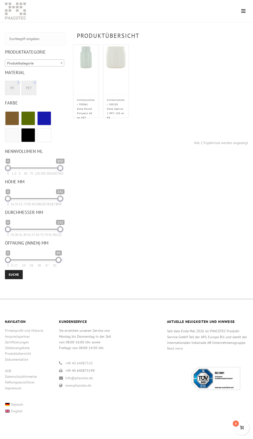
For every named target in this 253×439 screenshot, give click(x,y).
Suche (14, 274)
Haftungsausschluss (20, 382)
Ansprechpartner (17, 336)
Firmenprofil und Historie (24, 330)
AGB (8, 371)
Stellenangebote (17, 348)
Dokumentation (16, 359)
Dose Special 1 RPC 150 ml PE (116, 108)
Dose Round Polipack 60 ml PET (86, 108)
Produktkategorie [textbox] (20, 63)
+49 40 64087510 (79, 363)
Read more (175, 348)
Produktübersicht (18, 353)
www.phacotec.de (78, 385)
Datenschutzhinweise (21, 376)
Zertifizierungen (17, 342)
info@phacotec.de (79, 378)
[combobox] (34, 63)
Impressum (13, 388)
